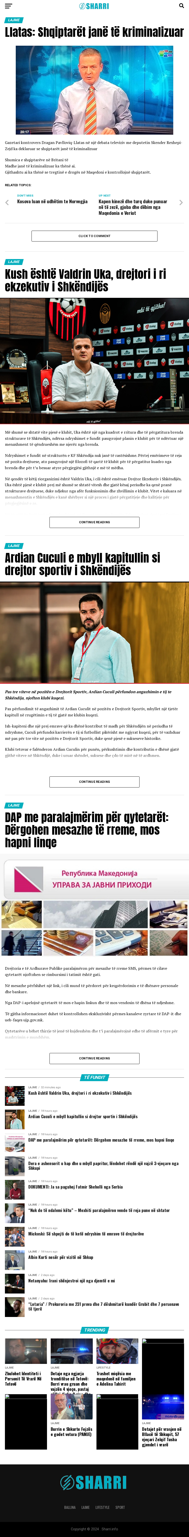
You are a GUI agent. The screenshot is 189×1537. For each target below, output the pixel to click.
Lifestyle (102, 1507)
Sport (120, 1507)
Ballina (70, 1507)
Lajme (85, 1507)
